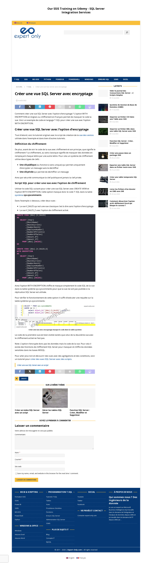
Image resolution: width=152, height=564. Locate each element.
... (121, 520)
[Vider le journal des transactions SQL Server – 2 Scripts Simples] (103, 93)
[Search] (127, 32)
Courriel (18, 459)
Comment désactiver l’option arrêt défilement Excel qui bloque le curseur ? (122, 203)
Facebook (81, 504)
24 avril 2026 (115, 182)
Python (47, 79)
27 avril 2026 (115, 170)
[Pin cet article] (50, 107)
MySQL (48, 542)
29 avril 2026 (115, 158)
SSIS (26, 79)
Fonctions (49, 512)
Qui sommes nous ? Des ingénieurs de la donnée (123, 500)
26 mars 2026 (116, 194)
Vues (48, 504)
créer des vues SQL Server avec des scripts (51, 359)
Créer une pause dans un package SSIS (120, 154)
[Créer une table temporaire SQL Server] (103, 179)
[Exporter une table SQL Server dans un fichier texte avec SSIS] (103, 167)
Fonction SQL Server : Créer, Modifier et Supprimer (80, 412)
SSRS (17, 508)
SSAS (17, 501)
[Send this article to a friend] (60, 107)
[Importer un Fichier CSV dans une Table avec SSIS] (103, 119)
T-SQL (16, 79)
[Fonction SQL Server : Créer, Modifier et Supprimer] (82, 398)
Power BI (60, 79)
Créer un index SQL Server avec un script (27, 411)
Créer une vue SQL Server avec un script (32, 365)
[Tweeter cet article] (30, 107)
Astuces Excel (20, 534)
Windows (89, 79)
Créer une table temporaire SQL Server (123, 178)
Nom (17, 452)
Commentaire (20, 434)
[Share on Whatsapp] (80, 107)
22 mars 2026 (116, 208)
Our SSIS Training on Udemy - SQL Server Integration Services (76, 10)
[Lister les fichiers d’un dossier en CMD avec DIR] (103, 191)
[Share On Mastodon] (90, 107)
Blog (47, 534)
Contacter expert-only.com (87, 515)
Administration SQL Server (55, 519)
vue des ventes (86, 135)
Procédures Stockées (54, 508)
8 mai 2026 (115, 122)
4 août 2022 (22, 100)
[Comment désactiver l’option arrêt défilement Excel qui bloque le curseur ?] (103, 203)
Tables (48, 501)
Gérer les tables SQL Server (52, 411)
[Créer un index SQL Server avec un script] (27, 398)
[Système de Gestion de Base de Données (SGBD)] (103, 107)
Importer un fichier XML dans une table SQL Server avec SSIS (123, 130)
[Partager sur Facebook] (20, 107)
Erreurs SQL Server (53, 516)
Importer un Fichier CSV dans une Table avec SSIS (122, 118)
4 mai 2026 (115, 146)
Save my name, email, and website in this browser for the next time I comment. (47, 473)
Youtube (81, 497)
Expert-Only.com (75, 550)
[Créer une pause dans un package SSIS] (103, 155)
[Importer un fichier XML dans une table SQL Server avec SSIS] (103, 131)
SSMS (116, 79)
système (19, 195)
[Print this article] (70, 107)
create (23, 379)
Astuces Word (20, 538)
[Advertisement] (76, 59)
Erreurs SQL (103, 79)
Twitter (80, 501)
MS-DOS (35, 79)
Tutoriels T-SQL (51, 497)
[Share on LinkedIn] (40, 107)
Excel (125, 79)
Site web (18, 466)
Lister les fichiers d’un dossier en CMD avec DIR (122, 190)
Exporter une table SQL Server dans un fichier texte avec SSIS (123, 166)
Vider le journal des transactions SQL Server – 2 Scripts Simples (121, 93)
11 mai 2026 (115, 110)
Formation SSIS (20, 497)
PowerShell (74, 79)
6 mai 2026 (115, 134)
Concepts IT (50, 538)
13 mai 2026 (115, 98)
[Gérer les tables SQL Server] (55, 398)
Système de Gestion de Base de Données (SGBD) (123, 106)
